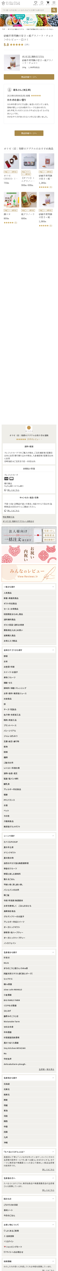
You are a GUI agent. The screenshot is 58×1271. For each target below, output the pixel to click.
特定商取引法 (8, 517)
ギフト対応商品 (10, 603)
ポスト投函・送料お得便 (14, 624)
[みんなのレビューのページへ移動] (29, 573)
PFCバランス (9, 800)
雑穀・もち (8, 682)
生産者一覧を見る (46, 1069)
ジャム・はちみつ (11, 736)
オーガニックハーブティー (14, 937)
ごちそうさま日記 (11, 1204)
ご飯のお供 (8, 762)
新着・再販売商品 (11, 598)
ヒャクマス (8, 978)
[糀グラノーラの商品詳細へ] (29, 206)
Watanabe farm (12, 1021)
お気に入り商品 (10, 640)
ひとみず (7, 1010)
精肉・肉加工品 (10, 720)
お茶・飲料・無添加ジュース (15, 693)
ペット (6, 810)
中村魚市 (8, 1058)
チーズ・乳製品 (10, 709)
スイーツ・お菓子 (11, 672)
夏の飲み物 (8, 857)
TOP (3, 29)
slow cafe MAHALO (13, 989)
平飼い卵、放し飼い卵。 (13, 884)
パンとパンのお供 (11, 889)
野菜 (6, 656)
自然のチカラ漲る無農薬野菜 (16, 863)
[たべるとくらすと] (10, 3)
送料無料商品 (10, 619)
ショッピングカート (14, 1246)
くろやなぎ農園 (10, 1005)
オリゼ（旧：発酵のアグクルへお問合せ (18, 521)
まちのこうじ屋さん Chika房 (16, 968)
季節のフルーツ (10, 868)
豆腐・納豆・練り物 (11, 741)
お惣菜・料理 (9, 666)
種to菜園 (8, 984)
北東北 (7, 1089)
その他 (6, 816)
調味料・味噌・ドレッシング (15, 688)
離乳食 (7, 784)
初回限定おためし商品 (13, 614)
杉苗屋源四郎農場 (11, 1037)
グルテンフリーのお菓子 (14, 916)
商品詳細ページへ (29, 77)
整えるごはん (9, 879)
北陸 (6, 1115)
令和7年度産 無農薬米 (13, 900)
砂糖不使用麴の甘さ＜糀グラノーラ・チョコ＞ (40, 29)
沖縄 (6, 1142)
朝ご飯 (6, 895)
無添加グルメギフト (12, 826)
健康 (6, 794)
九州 (6, 1137)
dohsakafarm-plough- (15, 1064)
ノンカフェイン (10, 943)
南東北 (7, 1094)
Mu (5, 1053)
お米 (6, 661)
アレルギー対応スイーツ (14, 921)
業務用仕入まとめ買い (13, 630)
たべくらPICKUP (11, 841)
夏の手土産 (8, 847)
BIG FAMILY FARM (12, 1000)
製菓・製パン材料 (11, 778)
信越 (6, 1105)
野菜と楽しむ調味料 (12, 873)
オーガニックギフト (12, 927)
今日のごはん (9, 1215)
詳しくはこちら (48, 1169)
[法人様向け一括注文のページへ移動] (29, 535)
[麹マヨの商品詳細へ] (11, 208)
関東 (6, 1099)
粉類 (6, 752)
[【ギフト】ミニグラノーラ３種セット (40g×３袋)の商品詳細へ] (29, 170)
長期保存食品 (10, 911)
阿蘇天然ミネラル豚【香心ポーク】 (18, 973)
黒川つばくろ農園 (11, 1042)
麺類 (6, 757)
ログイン (10, 1241)
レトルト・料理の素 (12, 768)
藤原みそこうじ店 (11, 1016)
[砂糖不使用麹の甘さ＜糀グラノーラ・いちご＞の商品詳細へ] (46, 171)
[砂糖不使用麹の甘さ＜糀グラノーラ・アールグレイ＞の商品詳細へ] (46, 209)
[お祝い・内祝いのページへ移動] (29, 554)
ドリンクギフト (10, 852)
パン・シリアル (10, 730)
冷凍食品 (8, 698)
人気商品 (8, 592)
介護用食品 (8, 821)
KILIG (6, 962)
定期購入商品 (10, 635)
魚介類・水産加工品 (12, 714)
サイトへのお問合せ (14, 1252)
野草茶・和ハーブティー (13, 932)
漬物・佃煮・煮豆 (11, 773)
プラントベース (10, 725)
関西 (6, 1121)
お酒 (6, 805)
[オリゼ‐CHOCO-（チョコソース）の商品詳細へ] (11, 168)
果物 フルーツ (9, 677)
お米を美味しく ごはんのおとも (17, 905)
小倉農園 (8, 994)
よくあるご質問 (12, 1230)
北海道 (7, 1084)
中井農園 (8, 1032)
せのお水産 (8, 1026)
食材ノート (8, 1210)
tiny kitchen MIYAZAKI (14, 1048)
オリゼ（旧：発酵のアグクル (16, 29)
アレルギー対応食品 (12, 789)
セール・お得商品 (11, 608)
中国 (6, 1126)
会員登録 (10, 1236)
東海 (6, 1110)
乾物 (6, 746)
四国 (6, 1131)
